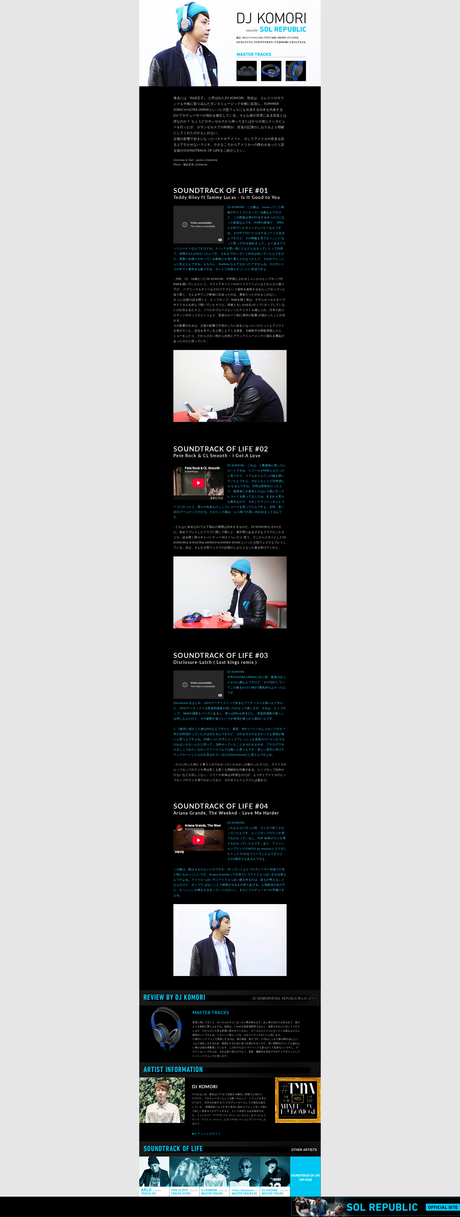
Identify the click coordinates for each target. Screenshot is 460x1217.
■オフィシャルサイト (206, 1133)
